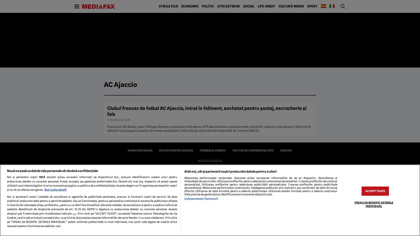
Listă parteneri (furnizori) (201, 198)
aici (75, 213)
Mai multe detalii (55, 189)
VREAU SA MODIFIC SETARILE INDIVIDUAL (373, 204)
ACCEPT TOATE (375, 191)
